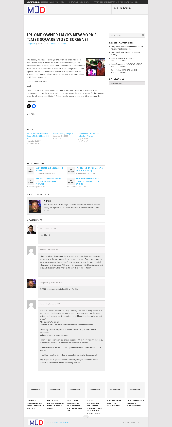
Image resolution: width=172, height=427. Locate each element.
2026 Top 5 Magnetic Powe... (52, 2)
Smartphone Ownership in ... (105, 2)
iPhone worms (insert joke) (63, 133)
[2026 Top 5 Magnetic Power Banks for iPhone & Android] (36, 390)
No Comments (81, 173)
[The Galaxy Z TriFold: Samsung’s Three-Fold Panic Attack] (56, 390)
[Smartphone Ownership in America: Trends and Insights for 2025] (76, 390)
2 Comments (40, 173)
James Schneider (117, 64)
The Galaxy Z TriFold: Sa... (78, 2)
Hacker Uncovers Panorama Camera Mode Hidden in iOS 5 (38, 136)
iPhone (53, 43)
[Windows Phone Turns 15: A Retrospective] (116, 390)
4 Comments (62, 43)
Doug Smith (31, 43)
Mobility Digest (61, 422)
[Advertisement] (72, 23)
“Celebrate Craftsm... (129, 2)
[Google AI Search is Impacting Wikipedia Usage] (136, 390)
